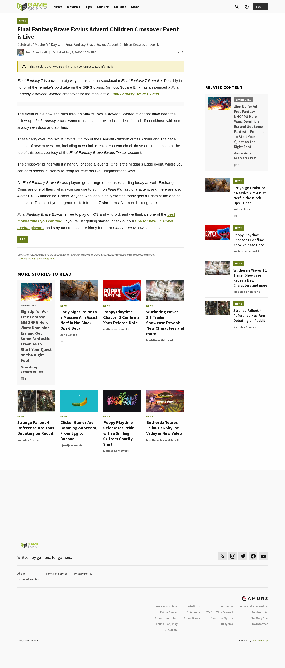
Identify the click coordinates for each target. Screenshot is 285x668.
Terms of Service (56, 573)
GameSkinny (192, 618)
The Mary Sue (259, 618)
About (21, 573)
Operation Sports (221, 618)
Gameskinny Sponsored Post (32, 369)
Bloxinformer (259, 624)
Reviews (73, 7)
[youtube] (263, 556)
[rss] (222, 556)
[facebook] (253, 556)
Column (120, 7)
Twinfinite (193, 606)
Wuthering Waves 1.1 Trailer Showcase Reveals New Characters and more (165, 322)
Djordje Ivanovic (71, 445)
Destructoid (260, 612)
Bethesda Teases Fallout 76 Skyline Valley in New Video (164, 428)
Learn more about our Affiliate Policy (36, 258)
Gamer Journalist (166, 618)
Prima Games (169, 612)
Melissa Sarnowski (116, 329)
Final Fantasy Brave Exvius (134, 94)
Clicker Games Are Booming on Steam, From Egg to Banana (78, 430)
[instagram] (232, 556)
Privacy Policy (83, 573)
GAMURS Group (260, 640)
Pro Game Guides (166, 606)
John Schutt (68, 335)
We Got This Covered (219, 612)
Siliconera (193, 612)
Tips (88, 7)
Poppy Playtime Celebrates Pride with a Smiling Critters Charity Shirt (118, 433)
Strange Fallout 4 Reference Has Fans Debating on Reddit (35, 428)
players (36, 228)
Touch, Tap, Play (167, 624)
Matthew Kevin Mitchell (162, 440)
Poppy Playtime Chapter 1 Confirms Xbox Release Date (121, 317)
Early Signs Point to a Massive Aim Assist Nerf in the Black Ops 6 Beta (79, 320)
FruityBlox (226, 624)
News (58, 7)
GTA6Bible (171, 630)
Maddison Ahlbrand (159, 340)
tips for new (145, 221)
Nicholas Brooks (28, 440)
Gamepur (227, 606)
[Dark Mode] (247, 7)
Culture (103, 7)
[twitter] (242, 556)
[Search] (237, 7)
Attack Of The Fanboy (253, 606)
